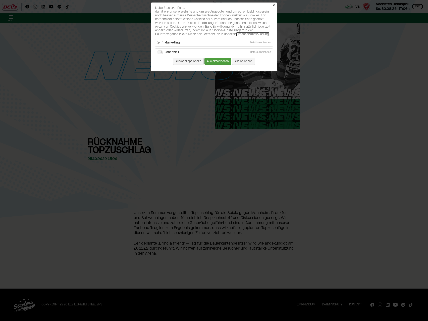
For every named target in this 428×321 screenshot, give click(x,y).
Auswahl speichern (188, 61)
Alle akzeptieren (218, 61)
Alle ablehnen (243, 61)
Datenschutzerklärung (253, 34)
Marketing (172, 42)
